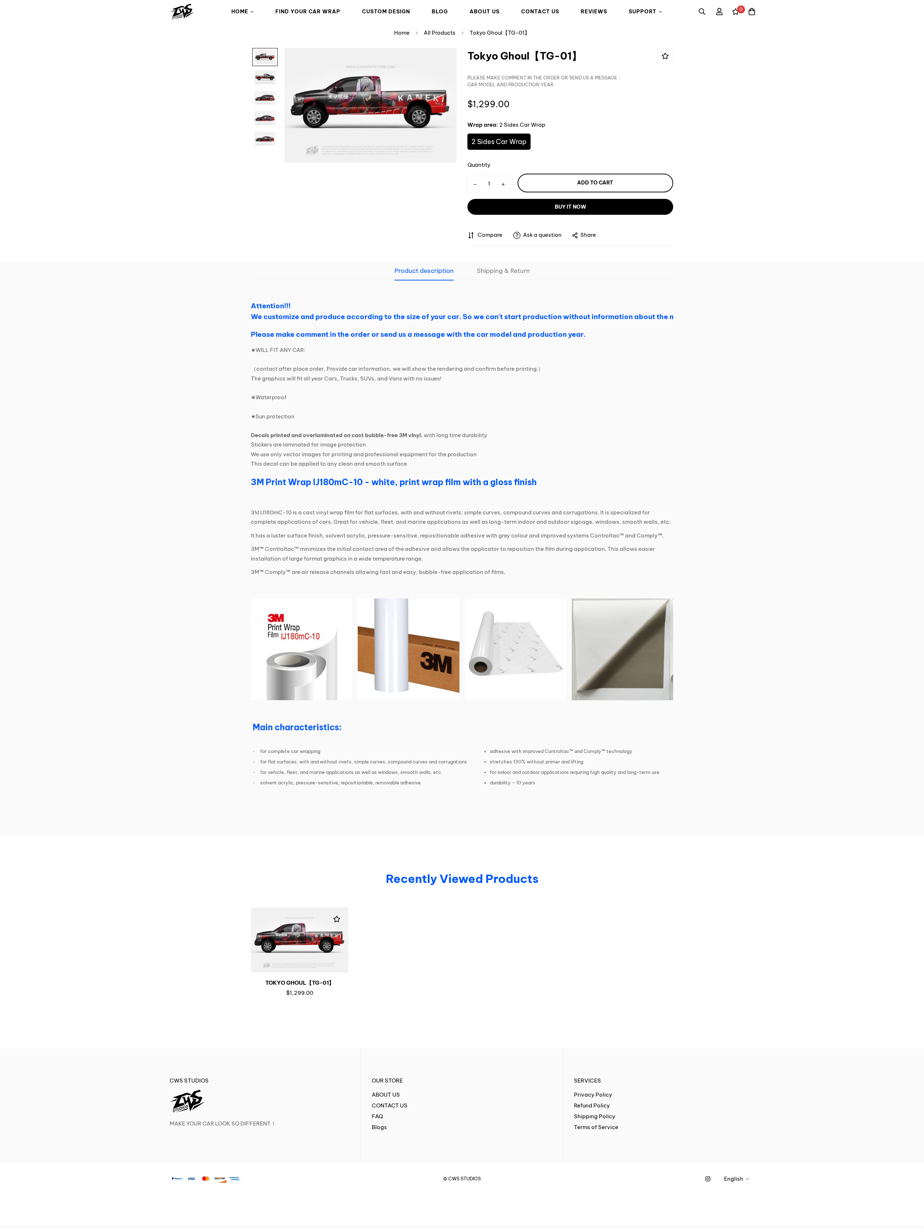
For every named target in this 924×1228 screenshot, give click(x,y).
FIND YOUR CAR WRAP (307, 11)
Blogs (379, 1127)
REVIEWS (594, 11)
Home (402, 32)
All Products (440, 32)
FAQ (377, 1116)
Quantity (479, 164)
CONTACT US (540, 11)
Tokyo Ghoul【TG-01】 (299, 982)
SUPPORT (643, 11)
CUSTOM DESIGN (386, 11)
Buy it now (570, 207)
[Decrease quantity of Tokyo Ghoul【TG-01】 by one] (475, 184)
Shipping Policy (594, 1116)
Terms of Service (596, 1127)
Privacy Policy (593, 1094)
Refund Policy (592, 1105)
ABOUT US (485, 11)
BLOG (440, 11)
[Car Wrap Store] (182, 11)
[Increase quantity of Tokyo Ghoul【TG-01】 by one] (503, 184)
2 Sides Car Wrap (499, 142)
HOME (239, 11)
